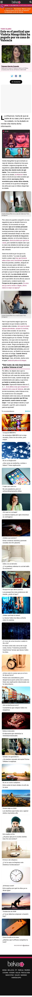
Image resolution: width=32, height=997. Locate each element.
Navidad (24, 975)
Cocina (5, 973)
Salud (17, 973)
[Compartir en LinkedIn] (20, 76)
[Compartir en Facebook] (16, 76)
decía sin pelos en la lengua (17, 360)
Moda (4, 970)
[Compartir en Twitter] (12, 76)
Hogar (12, 973)
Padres (27, 970)
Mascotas (10, 975)
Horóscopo (16, 977)
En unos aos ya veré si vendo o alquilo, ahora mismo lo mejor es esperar (15, 285)
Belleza (11, 970)
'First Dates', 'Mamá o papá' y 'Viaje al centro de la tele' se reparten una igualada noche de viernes (18, 10)
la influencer (19, 174)
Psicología (25, 973)
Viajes (17, 975)
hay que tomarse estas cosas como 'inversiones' (14, 259)
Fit (16, 970)
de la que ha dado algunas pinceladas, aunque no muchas (15, 327)
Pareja (21, 970)
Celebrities (14, 5)
